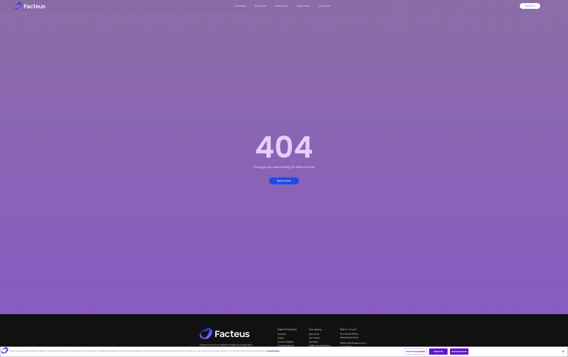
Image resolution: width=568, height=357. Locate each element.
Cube (281, 338)
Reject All (438, 351)
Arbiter (282, 334)
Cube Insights (286, 341)
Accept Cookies (459, 351)
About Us (314, 334)
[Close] (563, 351)
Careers (313, 341)
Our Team (314, 338)
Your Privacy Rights (415, 351)
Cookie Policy (273, 351)
